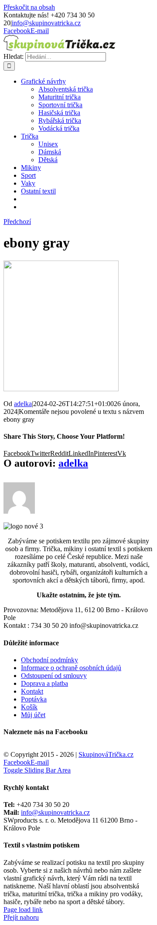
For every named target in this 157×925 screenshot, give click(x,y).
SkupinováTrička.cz (105, 754)
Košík (29, 707)
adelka (23, 403)
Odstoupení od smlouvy (54, 675)
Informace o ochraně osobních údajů (71, 667)
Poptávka (34, 699)
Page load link (23, 909)
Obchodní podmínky (49, 660)
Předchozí (17, 221)
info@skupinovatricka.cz (46, 23)
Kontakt (32, 691)
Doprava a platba (44, 683)
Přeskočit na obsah (29, 7)
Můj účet (33, 714)
